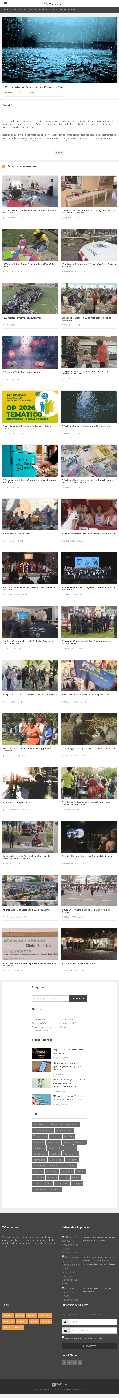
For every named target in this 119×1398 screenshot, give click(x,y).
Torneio (33, 1321)
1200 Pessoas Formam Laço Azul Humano (23, 317)
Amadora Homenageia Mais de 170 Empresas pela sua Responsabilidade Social (69, 1083)
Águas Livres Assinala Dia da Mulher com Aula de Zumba (86, 910)
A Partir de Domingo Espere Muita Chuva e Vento (86, 426)
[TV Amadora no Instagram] (74, 1362)
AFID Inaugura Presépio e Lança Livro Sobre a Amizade (89, 748)
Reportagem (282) (68, 1023)
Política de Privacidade (93, 1338)
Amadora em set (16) (41, 1026)
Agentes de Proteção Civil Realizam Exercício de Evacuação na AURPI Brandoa (26, 857)
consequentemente (42, 1130)
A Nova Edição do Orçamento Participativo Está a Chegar (27, 427)
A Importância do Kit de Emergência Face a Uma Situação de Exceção (86, 372)
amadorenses (62, 1183)
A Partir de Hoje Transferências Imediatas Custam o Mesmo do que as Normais (87, 481)
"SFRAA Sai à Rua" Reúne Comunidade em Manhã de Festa (28, 265)
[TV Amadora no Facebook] (64, 1362)
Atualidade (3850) (40, 1030)
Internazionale (70, 1153)
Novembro (38, 1142)
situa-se (64, 1177)
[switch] (63, 1337)
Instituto (80, 1171)
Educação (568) (66, 1019)
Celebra (20, 1315)
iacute (36, 1183)
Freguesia (21, 1321)
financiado (38, 1177)
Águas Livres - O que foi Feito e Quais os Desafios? (27, 909)
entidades (38, 1171)
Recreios (31, 1315)
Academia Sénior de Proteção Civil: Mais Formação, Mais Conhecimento (28, 642)
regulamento (55, 1148)
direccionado (69, 1165)
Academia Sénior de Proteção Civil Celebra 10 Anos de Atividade (88, 588)
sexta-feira (55, 1189)
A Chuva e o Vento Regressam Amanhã (21, 372)
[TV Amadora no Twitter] (69, 1362)
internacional (39, 1159)
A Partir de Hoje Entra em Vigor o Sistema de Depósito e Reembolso (30, 481)
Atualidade (29, 9)
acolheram (80, 1142)
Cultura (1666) (38, 1019)
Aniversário (44, 1315)
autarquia (77, 1183)
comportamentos (64, 1130)
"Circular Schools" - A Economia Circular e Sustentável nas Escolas (29, 211)
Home (9, 9)
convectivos (67, 1171)
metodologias (56, 1159)
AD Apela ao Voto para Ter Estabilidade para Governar (30, 694)
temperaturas (40, 1136)
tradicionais (39, 1148)
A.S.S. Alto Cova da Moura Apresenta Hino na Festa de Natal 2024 (29, 588)
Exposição (8, 1321)
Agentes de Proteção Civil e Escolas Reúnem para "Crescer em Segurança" (86, 803)
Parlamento (70, 1148)
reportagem (39, 1124)
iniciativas (55, 1153)
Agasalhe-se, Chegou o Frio (16, 802)
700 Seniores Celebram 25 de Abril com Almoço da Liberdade (86, 318)
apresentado (72, 1124)
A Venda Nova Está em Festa (16, 533)
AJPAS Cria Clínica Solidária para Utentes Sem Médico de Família (29, 964)
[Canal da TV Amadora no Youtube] (80, 1362)
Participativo (72, 1159)
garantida (69, 1136)
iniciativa (67, 1142)
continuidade (39, 1165)
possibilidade (39, 1189)
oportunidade (40, 1153)
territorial (54, 1165)
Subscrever (89, 1346)
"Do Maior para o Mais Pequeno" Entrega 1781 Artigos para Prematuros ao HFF (88, 211)
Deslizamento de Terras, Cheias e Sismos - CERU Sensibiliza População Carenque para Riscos (99, 1260)
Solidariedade (55, 1124)
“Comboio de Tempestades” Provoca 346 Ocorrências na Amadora (89, 265)
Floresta (76, 1177)
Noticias (18, 9)
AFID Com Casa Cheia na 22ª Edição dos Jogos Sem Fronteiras (27, 749)
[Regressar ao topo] (109, 1378)
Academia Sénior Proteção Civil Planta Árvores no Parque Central (86, 642)
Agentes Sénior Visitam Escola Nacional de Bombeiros (88, 856)
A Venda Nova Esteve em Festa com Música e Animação (89, 533)
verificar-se (52, 1171)
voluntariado (53, 1142)
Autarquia (46, 1321)
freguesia (52, 1177)
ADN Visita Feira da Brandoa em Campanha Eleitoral (87, 694)
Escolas (18, 1327)
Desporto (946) (39, 1023)
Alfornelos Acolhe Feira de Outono (79, 963)
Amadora (47, 1183)
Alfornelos (55, 1136)
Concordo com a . (85, 1338)
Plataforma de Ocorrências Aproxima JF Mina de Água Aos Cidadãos (67, 1066)
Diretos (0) (64, 1026)
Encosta (7, 1327)
